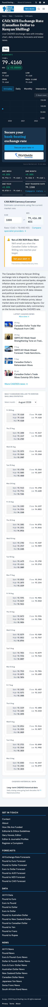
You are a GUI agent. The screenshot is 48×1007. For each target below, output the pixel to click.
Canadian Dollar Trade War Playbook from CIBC (27, 327)
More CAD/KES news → (16, 383)
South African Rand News (14, 989)
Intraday (8, 88)
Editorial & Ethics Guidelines (16, 831)
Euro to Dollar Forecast (13, 869)
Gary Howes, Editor (11, 835)
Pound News (8, 953)
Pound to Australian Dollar (15, 915)
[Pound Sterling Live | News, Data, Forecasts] (8, 9)
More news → (24, 316)
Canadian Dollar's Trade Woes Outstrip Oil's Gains (26, 376)
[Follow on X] (36, 2)
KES (28, 213)
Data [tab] (6, 49)
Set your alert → (21, 258)
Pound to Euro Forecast (13, 861)
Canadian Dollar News (13, 977)
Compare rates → (35, 191)
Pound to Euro (9, 899)
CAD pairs (29, 16)
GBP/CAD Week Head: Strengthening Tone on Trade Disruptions (28, 339)
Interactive (41, 88)
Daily (18, 88)
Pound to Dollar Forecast (14, 865)
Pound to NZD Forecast (13, 877)
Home (4, 16)
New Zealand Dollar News (14, 973)
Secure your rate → (24, 147)
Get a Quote (29, 9)
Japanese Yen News (12, 981)
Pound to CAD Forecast (13, 881)
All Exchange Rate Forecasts (16, 857)
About (5, 823)
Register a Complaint (12, 843)
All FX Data (7, 895)
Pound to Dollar (9, 907)
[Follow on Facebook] (40, 2)
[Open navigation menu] (43, 9)
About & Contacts (24, 2)
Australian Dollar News (13, 969)
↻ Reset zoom (41, 95)
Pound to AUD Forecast (13, 873)
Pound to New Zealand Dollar (16, 919)
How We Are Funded (12, 827)
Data (10, 16)
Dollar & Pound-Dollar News (16, 961)
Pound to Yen (8, 927)
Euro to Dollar (9, 911)
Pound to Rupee (10, 935)
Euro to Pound (9, 903)
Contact (6, 819)
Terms (11, 1004)
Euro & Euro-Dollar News (14, 965)
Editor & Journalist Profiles (15, 839)
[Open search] (38, 9)
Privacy (5, 1004)
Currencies (19, 16)
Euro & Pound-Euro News (14, 957)
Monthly (28, 88)
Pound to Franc (9, 931)
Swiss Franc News (11, 985)
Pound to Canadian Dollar (14, 923)
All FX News (8, 949)
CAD (6, 215)
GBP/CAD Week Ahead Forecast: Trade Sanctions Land (27, 352)
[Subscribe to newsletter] (44, 2)
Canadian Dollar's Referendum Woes (23, 363)
